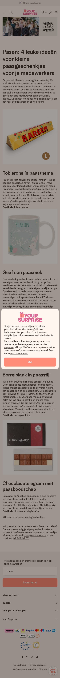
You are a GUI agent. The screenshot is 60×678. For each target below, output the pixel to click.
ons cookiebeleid (19, 353)
